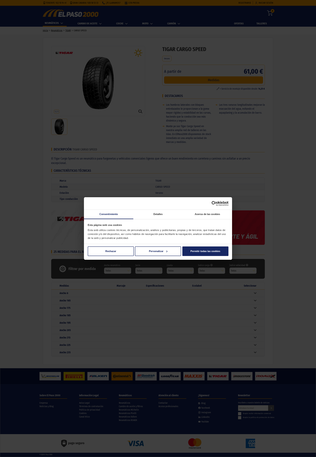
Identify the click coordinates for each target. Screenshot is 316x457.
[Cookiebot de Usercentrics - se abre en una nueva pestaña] (214, 203)
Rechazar (110, 251)
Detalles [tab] (158, 214)
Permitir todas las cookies (205, 251)
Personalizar (156, 251)
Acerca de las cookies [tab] (207, 214)
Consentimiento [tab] (108, 214)
